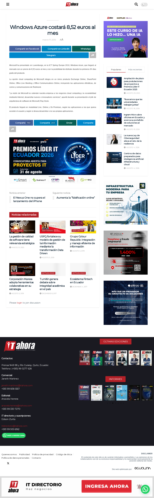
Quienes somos (9, 454)
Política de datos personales (15, 458)
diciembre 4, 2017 (79, 287)
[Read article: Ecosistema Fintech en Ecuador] (83, 269)
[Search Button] (136, 4)
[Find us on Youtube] (19, 463)
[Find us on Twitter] (8, 463)
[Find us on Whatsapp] (30, 463)
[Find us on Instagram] (24, 463)
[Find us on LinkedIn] (13, 463)
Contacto (36, 458)
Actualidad (18, 273)
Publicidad (24, 454)
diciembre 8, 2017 (49, 293)
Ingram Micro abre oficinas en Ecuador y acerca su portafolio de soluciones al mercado (134, 120)
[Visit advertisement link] (52, 160)
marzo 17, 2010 (49, 40)
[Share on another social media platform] (92, 55)
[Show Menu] (7, 4)
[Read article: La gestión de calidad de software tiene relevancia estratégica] (22, 226)
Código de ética (64, 454)
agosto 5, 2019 (47, 257)
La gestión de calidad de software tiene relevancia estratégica (21, 240)
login (19, 302)
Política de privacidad (42, 454)
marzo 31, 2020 (17, 247)
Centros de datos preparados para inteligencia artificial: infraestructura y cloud (134, 159)
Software (17, 231)
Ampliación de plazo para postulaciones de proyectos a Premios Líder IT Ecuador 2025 (134, 84)
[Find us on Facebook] (3, 463)
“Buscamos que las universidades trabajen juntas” (133, 102)
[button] (81, 393)
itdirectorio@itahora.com (14, 426)
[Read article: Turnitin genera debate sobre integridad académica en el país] (53, 269)
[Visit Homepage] (72, 5)
